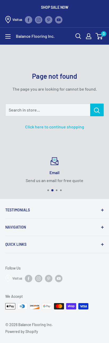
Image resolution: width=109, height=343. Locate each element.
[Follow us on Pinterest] (48, 19)
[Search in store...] (97, 110)
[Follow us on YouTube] (58, 19)
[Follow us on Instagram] (38, 19)
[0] (99, 36)
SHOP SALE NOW (54, 7)
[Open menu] (8, 36)
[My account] (88, 36)
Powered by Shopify (21, 331)
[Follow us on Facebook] (28, 19)
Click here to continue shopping (54, 126)
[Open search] (78, 36)
